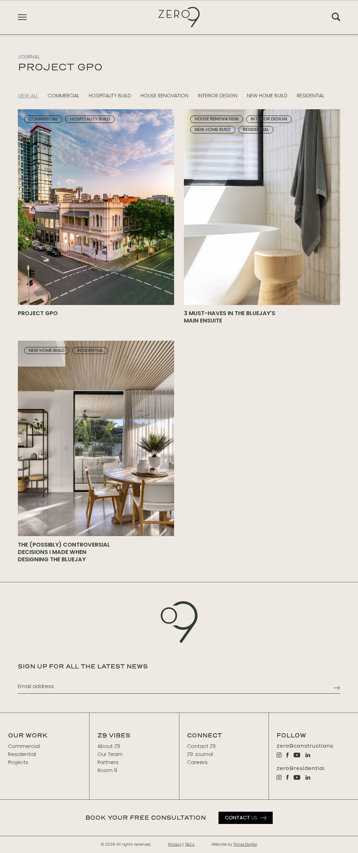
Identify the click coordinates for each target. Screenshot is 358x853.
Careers (197, 762)
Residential (22, 754)
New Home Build (267, 95)
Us (241, 817)
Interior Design (217, 95)
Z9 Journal (200, 754)
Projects (18, 762)
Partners (108, 762)
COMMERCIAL (63, 95)
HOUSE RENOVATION (164, 95)
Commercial (24, 746)
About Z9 (109, 746)
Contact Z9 (201, 746)
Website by (234, 844)
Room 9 (107, 770)
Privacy (174, 844)
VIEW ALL (28, 95)
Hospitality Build (110, 95)
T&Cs (190, 844)
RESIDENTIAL (310, 95)
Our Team (110, 754)
